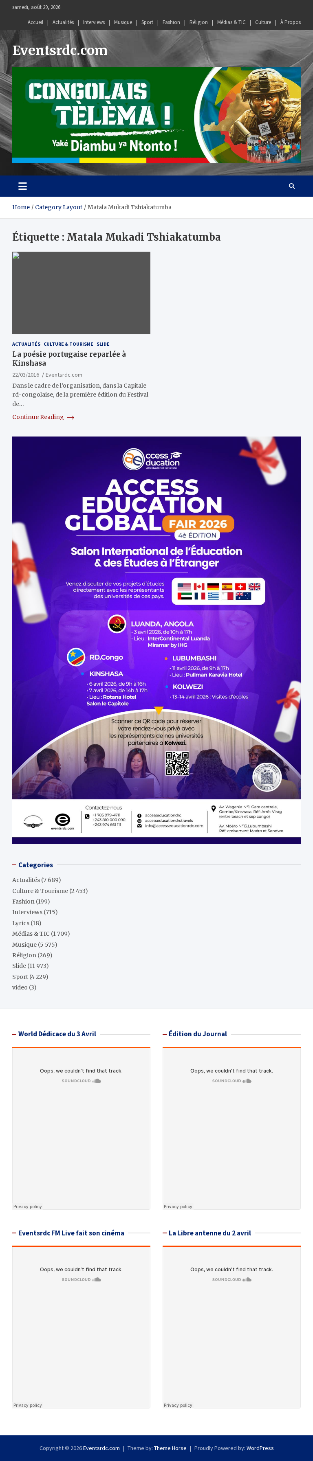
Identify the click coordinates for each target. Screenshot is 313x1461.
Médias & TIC (231, 22)
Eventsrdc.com (60, 50)
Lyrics (20, 923)
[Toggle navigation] (22, 186)
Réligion (199, 22)
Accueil (35, 22)
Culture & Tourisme (68, 344)
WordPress (260, 1448)
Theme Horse (170, 1448)
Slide (103, 344)
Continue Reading (38, 417)
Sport (147, 22)
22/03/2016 (25, 374)
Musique (123, 22)
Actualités (63, 22)
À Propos (290, 22)
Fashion (171, 22)
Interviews (94, 22)
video (20, 987)
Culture (263, 22)
